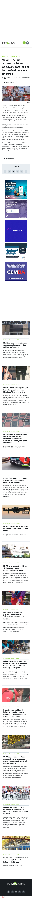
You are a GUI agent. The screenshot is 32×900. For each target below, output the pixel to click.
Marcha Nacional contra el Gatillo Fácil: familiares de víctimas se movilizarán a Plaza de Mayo (15, 810)
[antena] (16, 86)
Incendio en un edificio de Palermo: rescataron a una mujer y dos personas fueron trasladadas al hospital (14, 713)
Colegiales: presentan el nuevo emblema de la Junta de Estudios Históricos (15, 860)
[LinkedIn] (13, 171)
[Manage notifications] (3, 897)
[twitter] (12, 891)
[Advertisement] (16, 19)
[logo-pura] (8, 42)
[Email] (25, 171)
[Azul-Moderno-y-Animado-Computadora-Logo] (16, 220)
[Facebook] (5, 171)
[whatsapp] (19, 891)
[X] (9, 171)
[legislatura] (16, 200)
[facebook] (8, 891)
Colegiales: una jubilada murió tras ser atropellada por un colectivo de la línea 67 (15, 480)
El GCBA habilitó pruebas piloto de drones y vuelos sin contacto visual (15, 528)
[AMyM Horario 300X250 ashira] (16, 243)
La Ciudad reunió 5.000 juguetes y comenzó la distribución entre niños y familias (13, 615)
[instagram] (16, 891)
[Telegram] (21, 171)
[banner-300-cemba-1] (16, 263)
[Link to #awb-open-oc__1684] (27, 42)
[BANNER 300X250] (16, 181)
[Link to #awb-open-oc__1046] (24, 42)
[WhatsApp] (17, 171)
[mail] (23, 891)
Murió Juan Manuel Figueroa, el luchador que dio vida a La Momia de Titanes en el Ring (15, 390)
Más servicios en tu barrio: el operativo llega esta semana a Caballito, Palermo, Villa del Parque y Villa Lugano (15, 664)
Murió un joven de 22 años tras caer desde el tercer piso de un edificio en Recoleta (15, 345)
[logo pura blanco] (16, 882)
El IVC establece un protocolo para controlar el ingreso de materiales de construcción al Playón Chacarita (15, 760)
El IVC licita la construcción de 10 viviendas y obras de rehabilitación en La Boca (15, 568)
